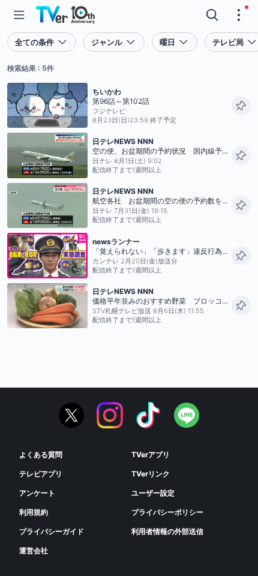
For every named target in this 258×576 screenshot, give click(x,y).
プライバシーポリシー (167, 512)
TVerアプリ (150, 454)
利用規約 (33, 512)
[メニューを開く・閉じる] (238, 15)
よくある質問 (40, 454)
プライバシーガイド (51, 531)
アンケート (37, 492)
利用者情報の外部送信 (167, 531)
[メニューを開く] (19, 15)
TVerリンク (150, 473)
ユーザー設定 (153, 492)
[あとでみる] (241, 105)
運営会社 (33, 550)
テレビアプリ (40, 473)
